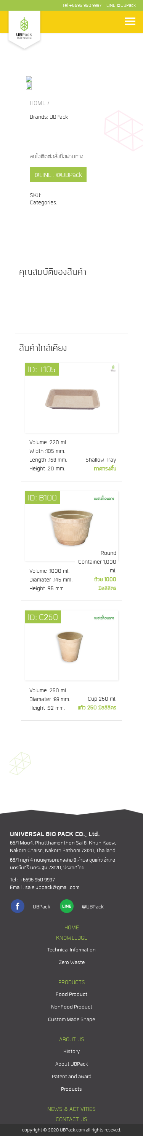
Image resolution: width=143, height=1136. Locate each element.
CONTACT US (71, 1120)
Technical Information (71, 950)
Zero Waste (72, 963)
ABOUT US (71, 1040)
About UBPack (71, 1064)
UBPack (41, 907)
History (71, 1052)
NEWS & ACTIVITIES (71, 1109)
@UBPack (126, 5)
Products (71, 1089)
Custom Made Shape (71, 1020)
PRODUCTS (71, 983)
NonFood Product (71, 1007)
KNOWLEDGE (71, 938)
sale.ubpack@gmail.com (52, 888)
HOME (38, 103)
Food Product (71, 994)
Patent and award (72, 1077)
